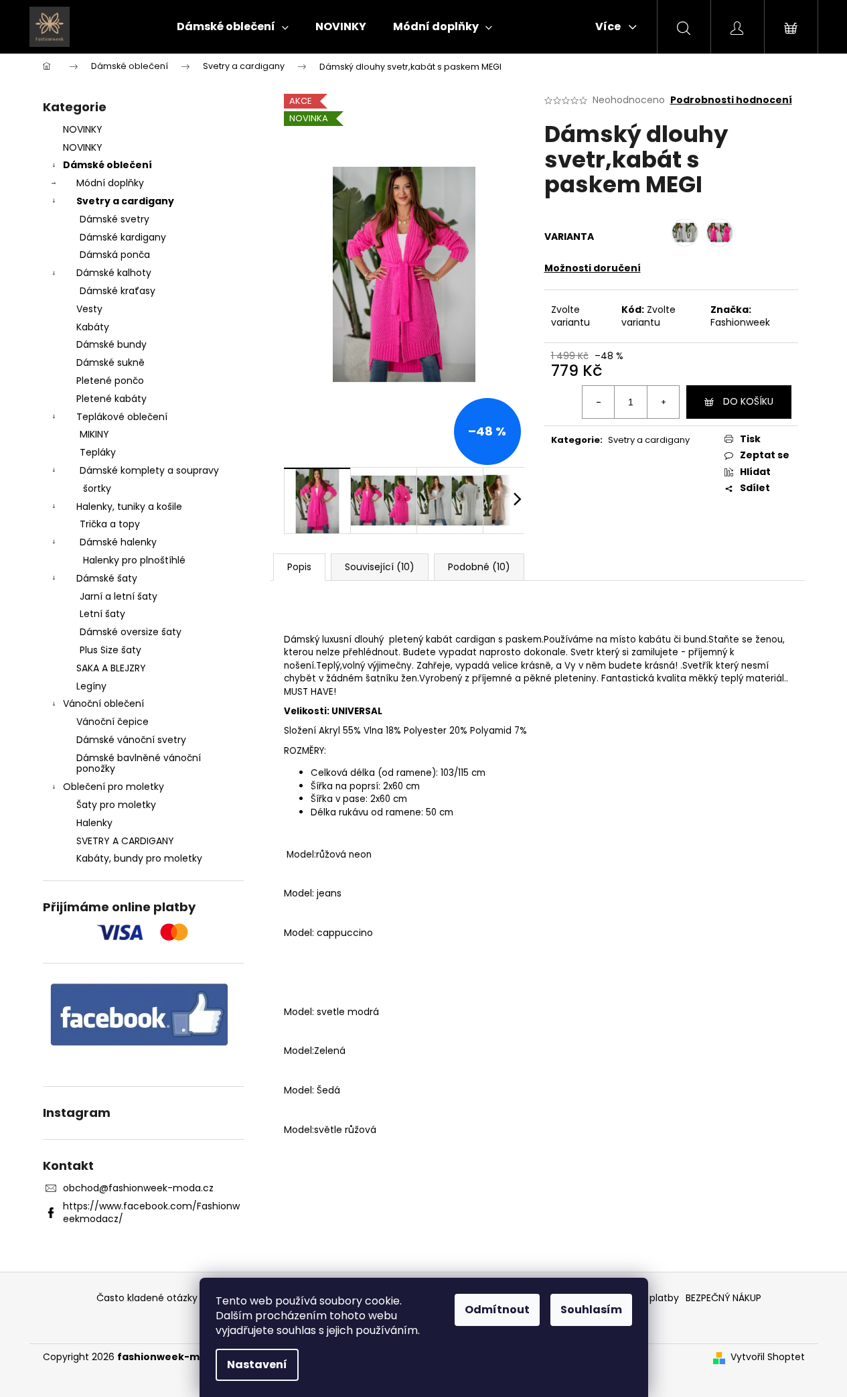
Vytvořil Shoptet (767, 1357)
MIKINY (94, 434)
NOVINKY (82, 129)
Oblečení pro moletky (113, 786)
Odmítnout (497, 1309)
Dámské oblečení (107, 165)
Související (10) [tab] (379, 567)
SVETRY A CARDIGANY (125, 841)
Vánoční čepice (112, 721)
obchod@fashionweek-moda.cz (138, 1188)
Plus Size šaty (110, 650)
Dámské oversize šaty (130, 632)
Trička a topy (110, 524)
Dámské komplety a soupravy (149, 470)
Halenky (94, 822)
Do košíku (748, 401)
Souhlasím (591, 1309)
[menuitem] (232, 27)
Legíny (91, 686)
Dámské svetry (114, 219)
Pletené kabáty (111, 398)
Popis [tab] (299, 567)
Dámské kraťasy (117, 290)
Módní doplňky (110, 183)
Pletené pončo (110, 380)
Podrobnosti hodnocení (731, 100)
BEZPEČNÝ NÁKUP (723, 1298)
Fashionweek (740, 322)
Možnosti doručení (592, 268)
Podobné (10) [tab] (479, 567)
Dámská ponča (115, 254)
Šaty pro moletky (116, 804)
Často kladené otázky (147, 1298)
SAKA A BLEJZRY (111, 668)
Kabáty (92, 327)
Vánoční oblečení (103, 703)
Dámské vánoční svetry (131, 739)
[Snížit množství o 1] (599, 402)
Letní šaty (102, 613)
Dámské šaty (106, 578)
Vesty (89, 309)
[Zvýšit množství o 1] (663, 402)
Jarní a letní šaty (118, 596)
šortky (97, 488)
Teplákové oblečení (121, 416)
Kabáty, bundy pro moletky (139, 858)
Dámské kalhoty (113, 272)
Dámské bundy (111, 344)
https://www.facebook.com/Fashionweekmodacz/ (151, 1212)
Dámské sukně (110, 362)
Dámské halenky (118, 542)
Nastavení (257, 1364)
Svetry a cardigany (125, 201)
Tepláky (98, 452)
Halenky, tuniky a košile (129, 506)
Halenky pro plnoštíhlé (134, 560)
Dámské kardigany (123, 237)
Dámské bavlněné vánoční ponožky (138, 763)
